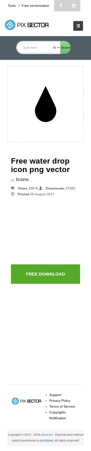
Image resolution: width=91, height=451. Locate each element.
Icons (22, 179)
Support (55, 395)
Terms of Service (62, 406)
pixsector (47, 434)
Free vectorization (35, 6)
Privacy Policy (59, 401)
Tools (12, 6)
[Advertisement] (51, 230)
